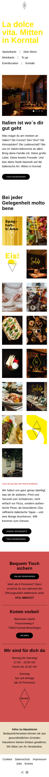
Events (29, 763)
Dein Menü (30, 51)
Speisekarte (9, 51)
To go (25, 57)
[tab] (33, 111)
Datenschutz (22, 759)
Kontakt (30, 63)
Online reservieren (24, 576)
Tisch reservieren (16, 177)
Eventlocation (10, 63)
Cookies (7, 759)
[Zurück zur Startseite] (24, 5)
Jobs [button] (19, 763)
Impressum (39, 759)
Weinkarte (8, 57)
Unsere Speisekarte (16, 531)
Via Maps (24, 635)
